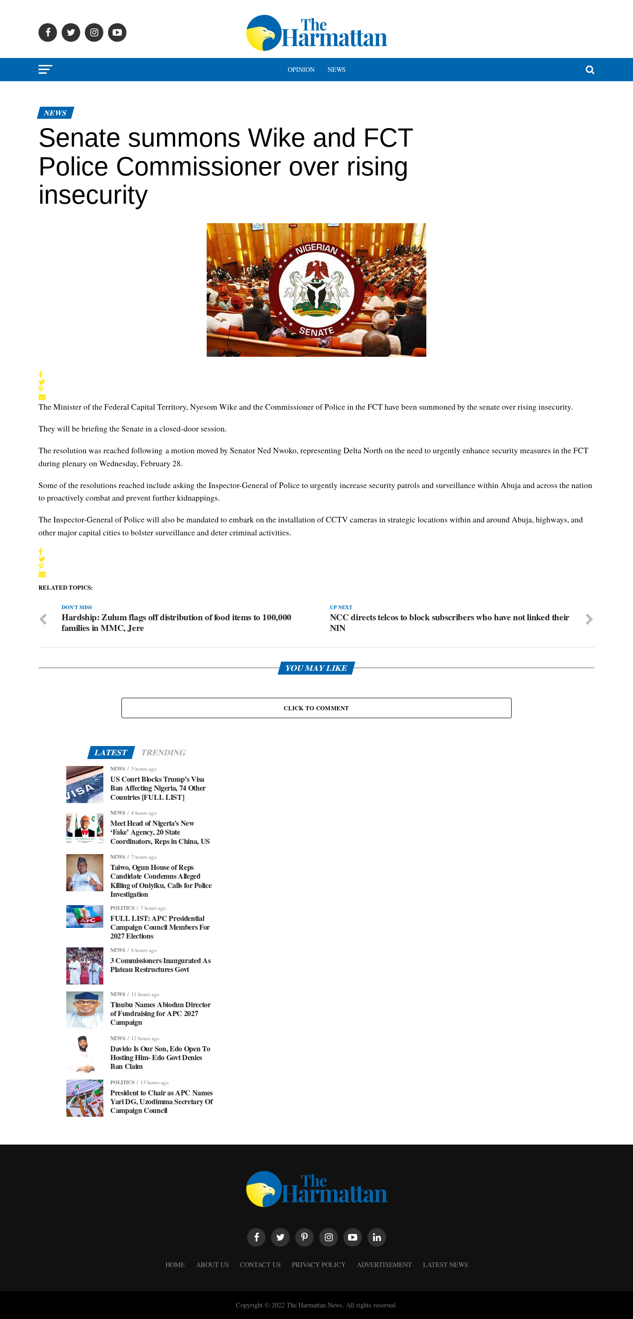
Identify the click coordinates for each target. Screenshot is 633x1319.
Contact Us (260, 1264)
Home (175, 1264)
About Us (212, 1264)
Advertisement (384, 1264)
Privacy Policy (319, 1264)
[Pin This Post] (42, 389)
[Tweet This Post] (42, 382)
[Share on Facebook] (42, 374)
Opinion (301, 69)
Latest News (445, 1264)
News (337, 69)
